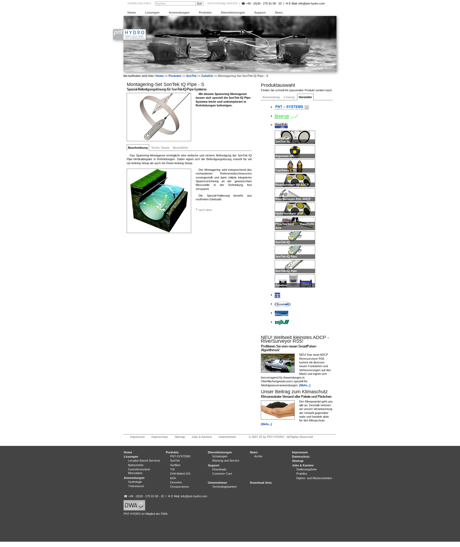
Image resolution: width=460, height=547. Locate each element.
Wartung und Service (225, 460)
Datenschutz (159, 436)
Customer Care (222, 473)
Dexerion (176, 482)
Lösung (289, 97)
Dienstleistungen (233, 12)
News (279, 12)
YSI (172, 469)
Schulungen (219, 456)
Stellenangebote (306, 469)
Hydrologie (135, 481)
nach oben (205, 210)
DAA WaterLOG (180, 473)
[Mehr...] (304, 385)
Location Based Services (144, 460)
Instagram (215, 3)
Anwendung (271, 97)
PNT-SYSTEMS (180, 456)
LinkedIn (231, 3)
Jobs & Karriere (202, 436)
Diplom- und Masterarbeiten (314, 478)
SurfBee (175, 465)
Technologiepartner (224, 486)
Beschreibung (138, 147)
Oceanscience (179, 486)
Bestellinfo (180, 147)
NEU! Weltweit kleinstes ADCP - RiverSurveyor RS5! (295, 339)
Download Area (139, 3)
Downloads (219, 469)
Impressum (137, 436)
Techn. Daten (160, 147)
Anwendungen (179, 12)
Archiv (258, 456)
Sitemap (180, 436)
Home (132, 12)
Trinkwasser (136, 486)
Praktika (301, 473)
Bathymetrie (135, 465)
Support (260, 12)
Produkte (205, 12)
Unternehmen (227, 436)
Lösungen (152, 12)
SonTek (191, 75)
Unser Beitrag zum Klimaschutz (294, 391)
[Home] (129, 38)
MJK (173, 478)
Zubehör (207, 75)
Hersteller (305, 97)
